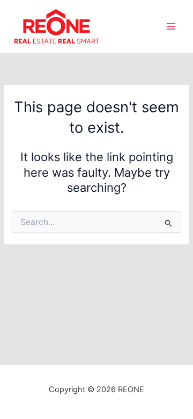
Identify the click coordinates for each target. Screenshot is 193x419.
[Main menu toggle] (171, 26)
